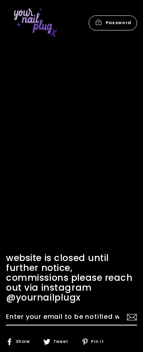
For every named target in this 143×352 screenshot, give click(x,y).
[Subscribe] (130, 317)
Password (118, 22)
